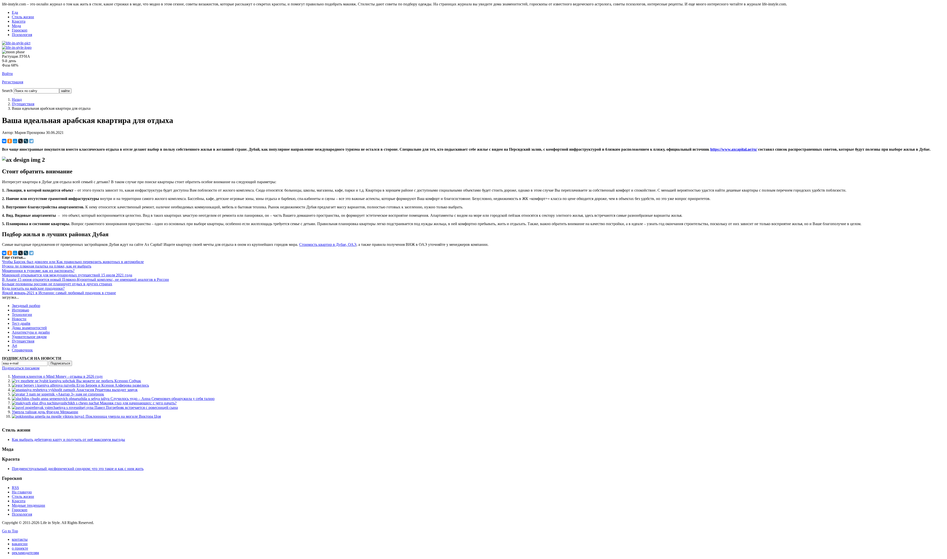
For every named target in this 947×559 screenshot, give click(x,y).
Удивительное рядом (29, 337)
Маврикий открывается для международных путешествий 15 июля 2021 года (67, 275)
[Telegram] (31, 141)
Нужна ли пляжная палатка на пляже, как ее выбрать (46, 266)
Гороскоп (19, 30)
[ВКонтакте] (4, 141)
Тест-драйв (21, 323)
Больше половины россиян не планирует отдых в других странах (57, 284)
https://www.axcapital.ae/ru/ (733, 149)
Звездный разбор (26, 306)
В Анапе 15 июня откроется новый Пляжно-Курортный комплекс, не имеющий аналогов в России (85, 279)
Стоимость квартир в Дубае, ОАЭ (327, 244)
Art (14, 345)
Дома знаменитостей (29, 328)
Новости (19, 319)
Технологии (22, 314)
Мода (16, 26)
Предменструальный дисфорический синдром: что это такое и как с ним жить (78, 469)
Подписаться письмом (20, 368)
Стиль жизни (23, 17)
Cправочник (22, 350)
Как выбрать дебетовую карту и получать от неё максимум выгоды (68, 439)
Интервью (20, 310)
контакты (20, 539)
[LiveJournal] (26, 141)
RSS (15, 488)
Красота (18, 21)
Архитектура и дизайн (31, 332)
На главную (22, 492)
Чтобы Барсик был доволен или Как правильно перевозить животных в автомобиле (73, 262)
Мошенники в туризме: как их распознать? (38, 271)
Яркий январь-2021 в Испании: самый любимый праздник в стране (59, 293)
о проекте (20, 548)
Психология (22, 35)
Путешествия (23, 104)
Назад (17, 99)
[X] (20, 141)
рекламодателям (25, 553)
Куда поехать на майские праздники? (33, 288)
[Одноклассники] (9, 141)
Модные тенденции (28, 505)
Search (7, 91)
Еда (15, 12)
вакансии (20, 544)
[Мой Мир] (15, 141)
